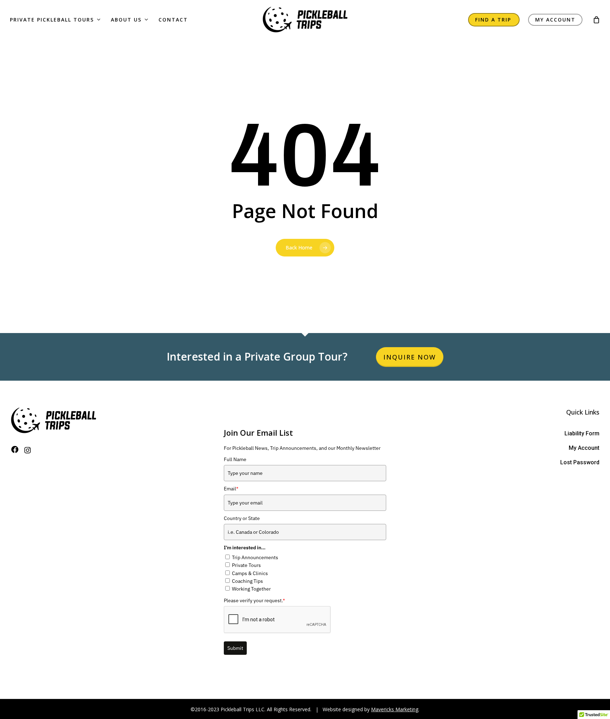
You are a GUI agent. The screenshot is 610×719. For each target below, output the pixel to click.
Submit (235, 648)
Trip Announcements (255, 557)
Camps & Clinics (250, 573)
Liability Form (581, 433)
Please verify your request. (254, 600)
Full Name (235, 459)
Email (231, 488)
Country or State (242, 518)
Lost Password (579, 462)
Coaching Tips (247, 581)
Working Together (251, 589)
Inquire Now (409, 357)
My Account (584, 448)
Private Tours (246, 565)
